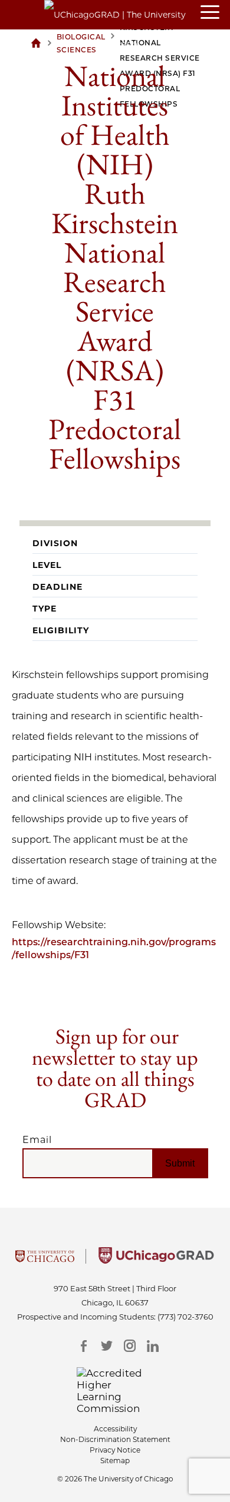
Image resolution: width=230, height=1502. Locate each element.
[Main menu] (215, 13)
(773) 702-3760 (185, 1316)
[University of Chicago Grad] (156, 1260)
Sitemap (115, 1460)
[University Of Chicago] (44, 1260)
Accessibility (115, 1428)
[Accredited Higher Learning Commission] (115, 1390)
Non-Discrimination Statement (115, 1439)
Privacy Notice (115, 1449)
